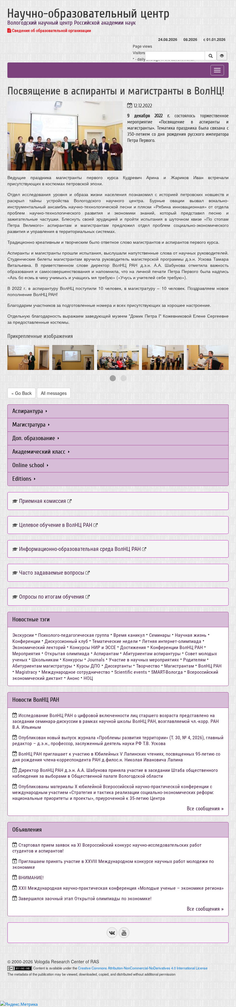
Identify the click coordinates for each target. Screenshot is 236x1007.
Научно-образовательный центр (88, 13)
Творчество (148, 666)
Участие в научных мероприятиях (144, 660)
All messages (54, 393)
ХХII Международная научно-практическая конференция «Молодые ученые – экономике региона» (121, 888)
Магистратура (29, 424)
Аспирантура (28, 411)
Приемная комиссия (42, 501)
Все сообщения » (205, 808)
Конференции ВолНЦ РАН (176, 647)
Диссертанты (118, 666)
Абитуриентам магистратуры (42, 666)
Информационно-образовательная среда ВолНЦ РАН (80, 549)
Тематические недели (115, 641)
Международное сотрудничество (75, 672)
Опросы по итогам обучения (51, 596)
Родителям (194, 660)
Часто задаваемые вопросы (51, 572)
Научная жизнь (190, 635)
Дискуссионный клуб (66, 641)
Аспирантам (106, 653)
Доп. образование (34, 438)
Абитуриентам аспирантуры (152, 653)
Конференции (26, 641)
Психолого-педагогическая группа (73, 635)
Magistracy (26, 672)
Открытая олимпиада (67, 653)
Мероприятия (26, 653)
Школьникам (45, 660)
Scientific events (130, 672)
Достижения (133, 647)
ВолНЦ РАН (210, 666)
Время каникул (129, 635)
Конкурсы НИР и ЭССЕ (93, 647)
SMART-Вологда (167, 672)
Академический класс (39, 451)
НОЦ (88, 678)
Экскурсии (23, 635)
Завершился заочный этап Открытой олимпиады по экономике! (84, 898)
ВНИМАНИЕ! (31, 878)
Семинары (160, 635)
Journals (95, 660)
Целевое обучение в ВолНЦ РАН (55, 525)
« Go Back (21, 393)
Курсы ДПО (88, 666)
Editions (22, 478)
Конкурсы (73, 660)
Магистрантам (179, 666)
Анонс (73, 678)
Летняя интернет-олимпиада (171, 641)
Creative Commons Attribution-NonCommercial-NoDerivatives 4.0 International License (142, 967)
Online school (29, 465)
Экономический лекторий (38, 647)
